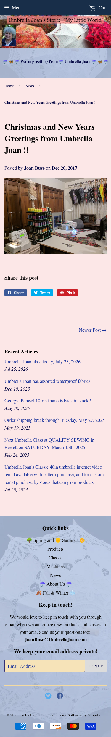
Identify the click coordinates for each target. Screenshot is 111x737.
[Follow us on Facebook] (59, 695)
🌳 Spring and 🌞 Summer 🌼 (55, 540)
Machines (55, 566)
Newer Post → (93, 330)
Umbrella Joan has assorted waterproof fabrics (47, 381)
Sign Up (96, 665)
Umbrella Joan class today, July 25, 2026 (42, 361)
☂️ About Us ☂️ (55, 584)
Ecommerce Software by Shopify (74, 714)
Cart (102, 7)
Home (9, 85)
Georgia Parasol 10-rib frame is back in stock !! (48, 400)
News (29, 85)
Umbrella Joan (31, 714)
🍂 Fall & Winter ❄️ (55, 592)
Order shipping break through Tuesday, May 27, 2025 (54, 420)
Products (55, 549)
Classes (55, 557)
